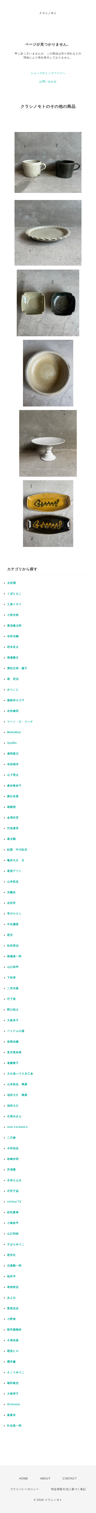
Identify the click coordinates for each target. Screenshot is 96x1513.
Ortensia (13, 1404)
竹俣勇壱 (13, 828)
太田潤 (11, 582)
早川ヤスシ (14, 913)
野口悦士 (13, 1009)
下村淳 (11, 977)
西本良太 (13, 646)
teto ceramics (17, 1127)
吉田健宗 (13, 710)
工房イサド (14, 604)
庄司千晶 (13, 1191)
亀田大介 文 (16, 860)
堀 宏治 (13, 678)
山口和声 (13, 967)
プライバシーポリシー (24, 1489)
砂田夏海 (13, 1212)
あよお (11, 1297)
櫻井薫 (11, 1361)
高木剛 (11, 839)
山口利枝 (13, 1233)
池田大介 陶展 (17, 1095)
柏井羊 (11, 1276)
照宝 (10, 935)
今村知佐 (13, 1148)
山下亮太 (13, 775)
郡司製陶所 (14, 1329)
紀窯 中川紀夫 (17, 849)
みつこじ (13, 689)
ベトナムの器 (16, 1031)
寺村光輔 (13, 636)
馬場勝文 (13, 657)
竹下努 (11, 999)
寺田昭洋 (13, 764)
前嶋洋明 (13, 1159)
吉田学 (11, 903)
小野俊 (11, 1319)
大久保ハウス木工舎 (20, 1073)
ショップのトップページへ (48, 73)
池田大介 (13, 1105)
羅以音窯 (13, 796)
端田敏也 (13, 1383)
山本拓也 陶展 (17, 1084)
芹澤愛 (11, 1169)
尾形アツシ (14, 871)
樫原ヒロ (13, 1351)
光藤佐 (11, 892)
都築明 (11, 807)
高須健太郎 (14, 625)
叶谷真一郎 (14, 1425)
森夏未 (11, 1415)
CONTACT (70, 1478)
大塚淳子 (13, 1393)
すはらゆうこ (16, 1244)
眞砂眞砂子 (14, 785)
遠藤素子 (13, 1063)
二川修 (11, 1137)
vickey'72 (14, 1201)
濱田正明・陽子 (17, 668)
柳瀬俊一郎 (14, 956)
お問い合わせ (48, 81)
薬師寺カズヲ (16, 700)
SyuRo (12, 742)
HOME (23, 1478)
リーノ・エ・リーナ (20, 721)
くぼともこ (14, 593)
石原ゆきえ (14, 1116)
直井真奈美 (14, 1052)
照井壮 (11, 1255)
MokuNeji (14, 732)
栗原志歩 (13, 1308)
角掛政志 (13, 1287)
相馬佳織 (13, 1041)
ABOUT (45, 1478)
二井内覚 (13, 988)
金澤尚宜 (13, 817)
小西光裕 (13, 614)
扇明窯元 (13, 753)
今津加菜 (13, 1340)
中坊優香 (13, 924)
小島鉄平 (13, 1223)
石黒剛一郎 (14, 1265)
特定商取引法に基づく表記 (68, 1489)
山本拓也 (13, 881)
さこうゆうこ (16, 1372)
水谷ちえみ (14, 1180)
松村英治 (13, 945)
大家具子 (13, 1020)
